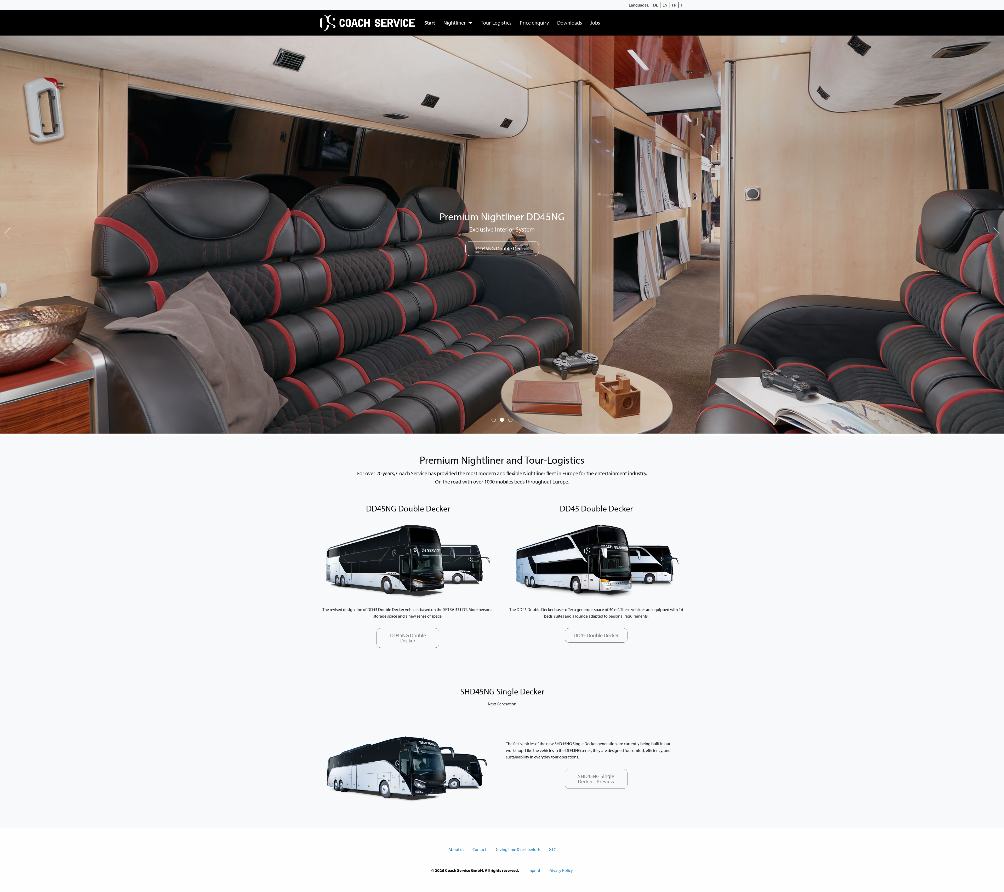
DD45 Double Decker (596, 635)
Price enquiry (534, 22)
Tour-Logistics (496, 22)
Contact (479, 849)
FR (674, 5)
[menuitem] (368, 22)
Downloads (569, 22)
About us (456, 849)
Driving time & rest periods (517, 849)
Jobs (595, 22)
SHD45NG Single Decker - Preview (596, 779)
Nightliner (454, 22)
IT (682, 5)
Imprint (533, 870)
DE (655, 5)
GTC (552, 849)
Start (429, 22)
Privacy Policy (561, 870)
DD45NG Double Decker (408, 638)
